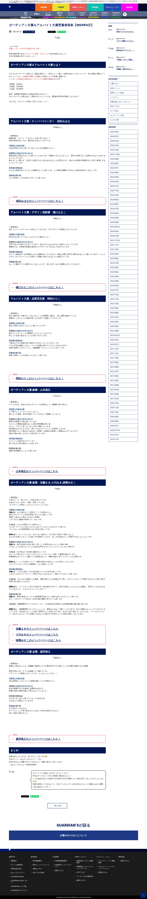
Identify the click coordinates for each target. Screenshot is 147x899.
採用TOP (12, 857)
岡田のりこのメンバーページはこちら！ (40, 378)
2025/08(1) (114, 163)
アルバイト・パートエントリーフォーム (106, 867)
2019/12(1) (114, 435)
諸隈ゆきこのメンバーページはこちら (38, 640)
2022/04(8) (114, 331)
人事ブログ (114, 84)
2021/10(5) (114, 358)
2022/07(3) (114, 317)
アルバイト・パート (112, 7)
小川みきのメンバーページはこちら (37, 634)
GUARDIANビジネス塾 (18, 886)
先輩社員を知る (16, 868)
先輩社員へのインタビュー (120, 102)
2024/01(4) (114, 236)
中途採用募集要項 (61, 861)
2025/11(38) (115, 154)
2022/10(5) (114, 304)
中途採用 (61, 7)
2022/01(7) (114, 344)
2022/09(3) (114, 308)
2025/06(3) (114, 173)
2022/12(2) (114, 295)
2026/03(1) (114, 136)
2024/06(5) (114, 213)
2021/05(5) (114, 381)
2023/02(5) (114, 286)
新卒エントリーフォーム (41, 865)
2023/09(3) (114, 254)
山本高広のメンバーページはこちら (37, 471)
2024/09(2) (114, 200)
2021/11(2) (114, 353)
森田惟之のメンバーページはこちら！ (38, 738)
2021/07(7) (114, 371)
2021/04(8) (114, 385)
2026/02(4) (114, 141)
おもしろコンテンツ (17, 872)
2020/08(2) (114, 421)
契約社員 (129, 7)
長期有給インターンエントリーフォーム (85, 867)
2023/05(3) (114, 272)
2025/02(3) (114, 182)
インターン (114, 97)
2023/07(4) (114, 263)
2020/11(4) (114, 408)
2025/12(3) (114, 150)
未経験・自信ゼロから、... (125, 69)
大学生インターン (78, 7)
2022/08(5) (114, 313)
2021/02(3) (114, 394)
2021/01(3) (114, 399)
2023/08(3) (114, 258)
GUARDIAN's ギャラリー (19, 890)
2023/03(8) (114, 281)
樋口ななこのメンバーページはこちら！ (40, 287)
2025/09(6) (114, 159)
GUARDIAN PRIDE (17, 876)
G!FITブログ (115, 106)
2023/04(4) (114, 277)
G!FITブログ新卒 (38, 872)
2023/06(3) (114, 267)
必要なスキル (37, 868)
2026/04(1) (114, 132)
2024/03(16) (115, 227)
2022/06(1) (114, 322)
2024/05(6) (114, 218)
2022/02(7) (114, 340)
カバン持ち (114, 111)
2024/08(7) (114, 204)
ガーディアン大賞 (117, 115)
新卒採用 (44, 7)
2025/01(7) (114, 186)
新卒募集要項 (37, 861)
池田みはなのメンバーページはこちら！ (40, 201)
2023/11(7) (114, 245)
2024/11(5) (114, 191)
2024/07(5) (114, 209)
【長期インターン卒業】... (125, 60)
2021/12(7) (114, 349)
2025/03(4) (114, 177)
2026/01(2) (114, 145)
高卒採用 (95, 7)
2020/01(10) (115, 430)
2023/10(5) (114, 249)
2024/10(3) (114, 195)
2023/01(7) (114, 290)
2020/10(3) (114, 412)
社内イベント (115, 88)
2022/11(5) (114, 299)
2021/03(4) (114, 390)
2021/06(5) (114, 376)
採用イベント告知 (117, 93)
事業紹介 (14, 861)
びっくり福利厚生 (17, 865)
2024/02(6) (114, 231)
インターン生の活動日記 (85, 876)
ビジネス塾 (114, 120)
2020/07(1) (114, 426)
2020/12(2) (114, 403)
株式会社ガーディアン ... (125, 50)
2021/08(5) (114, 367)
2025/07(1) (114, 168)
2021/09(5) (114, 362)
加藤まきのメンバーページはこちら (37, 628)
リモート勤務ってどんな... (125, 41)
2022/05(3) (114, 326)
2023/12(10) (115, 240)
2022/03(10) (115, 335)
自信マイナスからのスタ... (125, 32)
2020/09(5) (114, 417)
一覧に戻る (57, 806)
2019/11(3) (114, 439)
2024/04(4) (114, 222)
